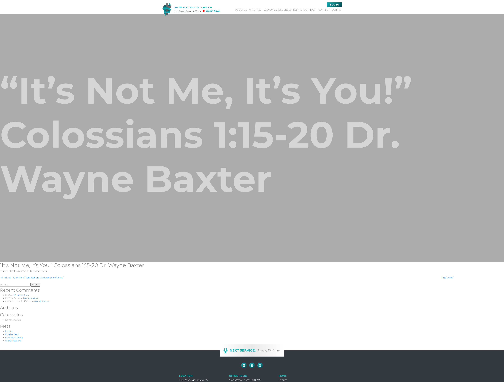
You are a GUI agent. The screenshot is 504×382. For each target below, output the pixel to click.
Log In (334, 4)
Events (297, 10)
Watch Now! (213, 11)
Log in (8, 331)
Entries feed (12, 334)
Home (283, 376)
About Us (241, 10)
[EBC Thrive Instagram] (260, 365)
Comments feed (14, 337)
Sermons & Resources (277, 10)
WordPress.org (13, 340)
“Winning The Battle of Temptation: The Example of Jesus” (32, 277)
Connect (323, 10)
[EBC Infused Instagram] (252, 365)
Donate (336, 10)
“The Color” (447, 277)
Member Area (21, 295)
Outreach (310, 10)
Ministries (255, 10)
